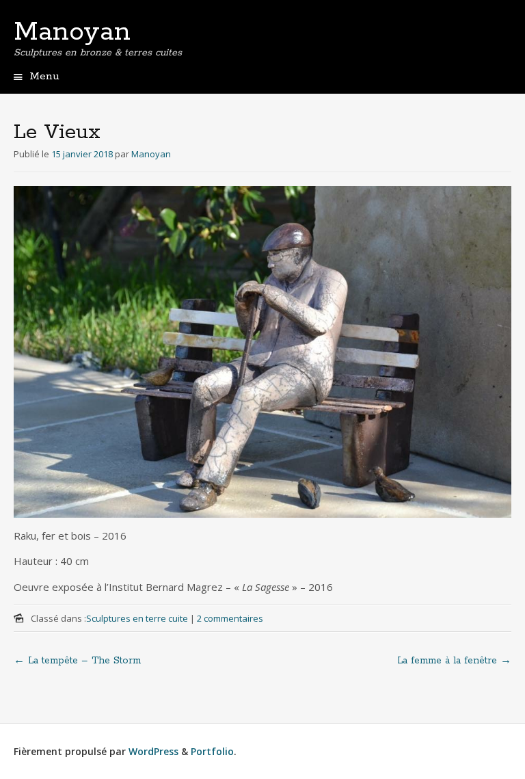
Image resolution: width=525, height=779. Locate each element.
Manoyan (72, 32)
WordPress (153, 751)
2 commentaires (230, 618)
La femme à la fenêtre (454, 661)
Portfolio (212, 751)
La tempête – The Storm (77, 661)
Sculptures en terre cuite (137, 618)
